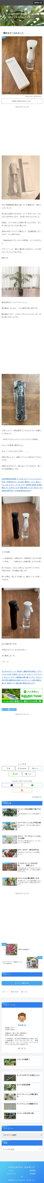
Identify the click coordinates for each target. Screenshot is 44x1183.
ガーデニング (11, 1173)
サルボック (22, 1025)
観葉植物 (13, 709)
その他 (6, 709)
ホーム (11, 1170)
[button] (28, 774)
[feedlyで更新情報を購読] (32, 785)
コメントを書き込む (22, 983)
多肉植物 (33, 1173)
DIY (22, 1176)
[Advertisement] (22, 130)
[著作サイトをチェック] (12, 785)
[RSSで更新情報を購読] (22, 790)
